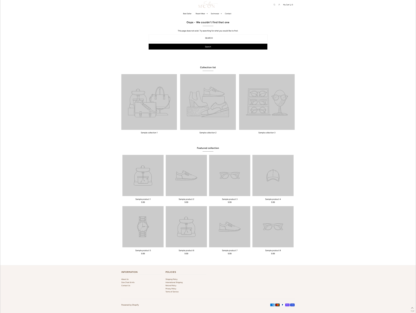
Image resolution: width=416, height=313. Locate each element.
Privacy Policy (171, 289)
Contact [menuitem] (228, 14)
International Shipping (174, 282)
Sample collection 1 (149, 132)
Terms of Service (172, 292)
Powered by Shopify (130, 305)
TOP (412, 310)
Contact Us (125, 285)
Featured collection (208, 148)
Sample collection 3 (266, 132)
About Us (124, 279)
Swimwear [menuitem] (215, 14)
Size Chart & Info (127, 282)
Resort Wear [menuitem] (200, 14)
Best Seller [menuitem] (187, 14)
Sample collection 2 (207, 132)
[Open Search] (274, 4)
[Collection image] (149, 129)
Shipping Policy (171, 279)
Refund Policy (171, 285)
